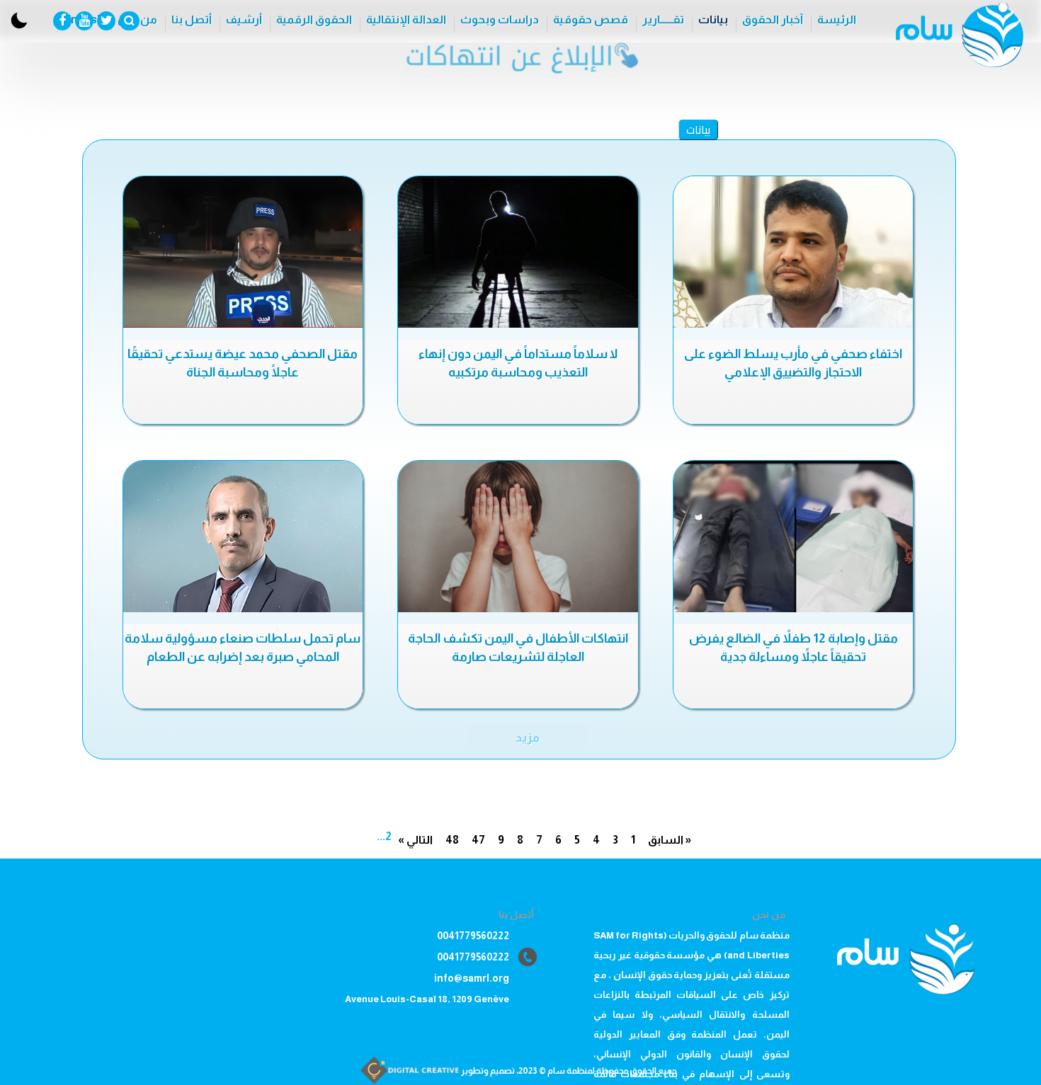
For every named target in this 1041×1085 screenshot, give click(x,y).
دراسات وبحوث (499, 19)
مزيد (528, 737)
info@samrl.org (471, 978)
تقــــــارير (663, 19)
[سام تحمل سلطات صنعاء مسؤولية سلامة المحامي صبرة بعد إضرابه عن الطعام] (243, 536)
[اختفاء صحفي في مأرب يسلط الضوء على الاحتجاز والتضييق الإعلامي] (793, 252)
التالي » (415, 840)
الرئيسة (836, 19)
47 (478, 840)
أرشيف (244, 19)
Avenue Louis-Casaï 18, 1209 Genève (427, 999)
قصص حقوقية (590, 19)
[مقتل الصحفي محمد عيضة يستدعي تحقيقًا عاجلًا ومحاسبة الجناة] (243, 252)
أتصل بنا (191, 19)
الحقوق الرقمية (314, 19)
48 (452, 840)
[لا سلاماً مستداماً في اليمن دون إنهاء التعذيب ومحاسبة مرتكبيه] (517, 252)
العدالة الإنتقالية (406, 19)
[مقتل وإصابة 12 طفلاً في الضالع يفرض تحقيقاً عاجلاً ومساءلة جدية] (793, 536)
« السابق (669, 840)
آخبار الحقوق (772, 19)
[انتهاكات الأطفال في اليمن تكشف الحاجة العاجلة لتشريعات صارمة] (517, 536)
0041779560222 (473, 935)
